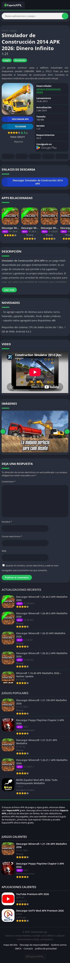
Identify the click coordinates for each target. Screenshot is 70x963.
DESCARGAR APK (20, 119)
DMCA (18, 948)
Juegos (13, 30)
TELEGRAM (20, 126)
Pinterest (35, 156)
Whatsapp (61, 156)
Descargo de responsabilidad (34, 944)
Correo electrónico (12, 536)
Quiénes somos (59, 944)
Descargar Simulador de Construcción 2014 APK (38, 182)
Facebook (8, 156)
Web (4, 550)
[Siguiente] (67, 431)
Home (5, 30)
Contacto (28, 948)
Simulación (20, 60)
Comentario (8, 481)
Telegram (48, 156)
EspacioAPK (13, 810)
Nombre (7, 521)
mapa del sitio (10, 944)
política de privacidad (46, 948)
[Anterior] (3, 431)
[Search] (65, 16)
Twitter (21, 156)
